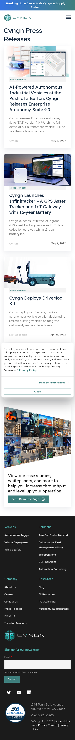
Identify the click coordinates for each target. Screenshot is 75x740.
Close (37, 391)
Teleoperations (47, 554)
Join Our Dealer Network (54, 535)
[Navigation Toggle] (65, 18)
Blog (41, 587)
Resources (46, 579)
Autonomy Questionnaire (54, 608)
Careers (8, 594)
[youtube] (19, 693)
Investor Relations (15, 623)
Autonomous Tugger (16, 535)
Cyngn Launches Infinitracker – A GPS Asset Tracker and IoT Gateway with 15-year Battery (37, 204)
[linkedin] (29, 693)
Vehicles (10, 527)
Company (10, 579)
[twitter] (8, 693)
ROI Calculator (47, 601)
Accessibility (62, 721)
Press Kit (9, 616)
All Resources (47, 594)
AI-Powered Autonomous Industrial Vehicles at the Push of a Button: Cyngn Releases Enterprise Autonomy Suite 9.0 (35, 98)
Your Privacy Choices (45, 725)
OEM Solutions (47, 562)
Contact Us (11, 601)
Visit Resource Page (25, 499)
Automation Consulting (52, 569)
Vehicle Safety (12, 549)
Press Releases (13, 608)
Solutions (45, 527)
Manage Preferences (52, 382)
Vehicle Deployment (16, 542)
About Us (10, 587)
